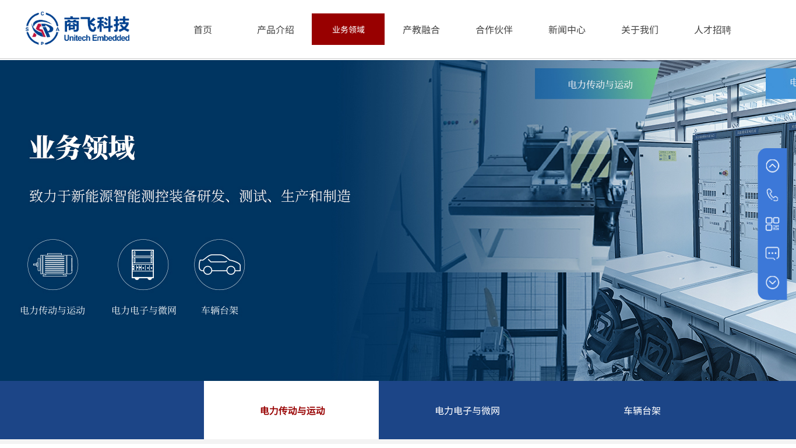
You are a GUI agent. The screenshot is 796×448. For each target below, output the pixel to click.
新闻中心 (567, 29)
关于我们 (639, 29)
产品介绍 (275, 29)
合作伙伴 (494, 29)
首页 (202, 29)
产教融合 (421, 29)
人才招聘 (712, 29)
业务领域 (348, 29)
